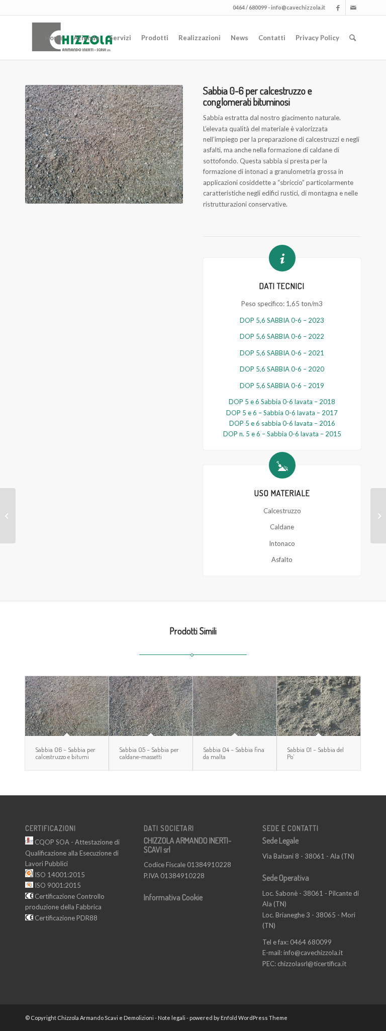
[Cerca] (352, 38)
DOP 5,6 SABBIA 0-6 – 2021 (282, 353)
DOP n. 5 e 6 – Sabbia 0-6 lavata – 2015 (282, 434)
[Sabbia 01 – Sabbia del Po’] (318, 705)
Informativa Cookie (173, 897)
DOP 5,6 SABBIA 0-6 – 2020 (282, 369)
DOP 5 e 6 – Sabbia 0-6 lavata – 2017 (282, 413)
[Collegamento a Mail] (353, 7)
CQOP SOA (51, 842)
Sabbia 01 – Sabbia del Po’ (315, 753)
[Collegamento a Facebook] (338, 7)
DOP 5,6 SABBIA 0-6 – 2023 (282, 320)
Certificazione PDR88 (65, 918)
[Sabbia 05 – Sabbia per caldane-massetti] (150, 705)
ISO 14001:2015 (59, 875)
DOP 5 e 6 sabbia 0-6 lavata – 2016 (282, 423)
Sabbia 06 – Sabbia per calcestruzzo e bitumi (65, 753)
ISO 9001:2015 (57, 885)
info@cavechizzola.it (298, 7)
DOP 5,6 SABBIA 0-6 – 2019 (282, 386)
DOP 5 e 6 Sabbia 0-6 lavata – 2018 (282, 402)
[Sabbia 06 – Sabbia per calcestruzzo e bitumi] (67, 705)
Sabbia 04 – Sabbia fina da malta (233, 753)
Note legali (171, 1017)
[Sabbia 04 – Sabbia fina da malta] (234, 705)
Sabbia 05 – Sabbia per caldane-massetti (149, 753)
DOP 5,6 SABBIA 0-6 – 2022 (282, 336)
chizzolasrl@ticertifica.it (311, 964)
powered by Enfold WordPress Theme (238, 1017)
